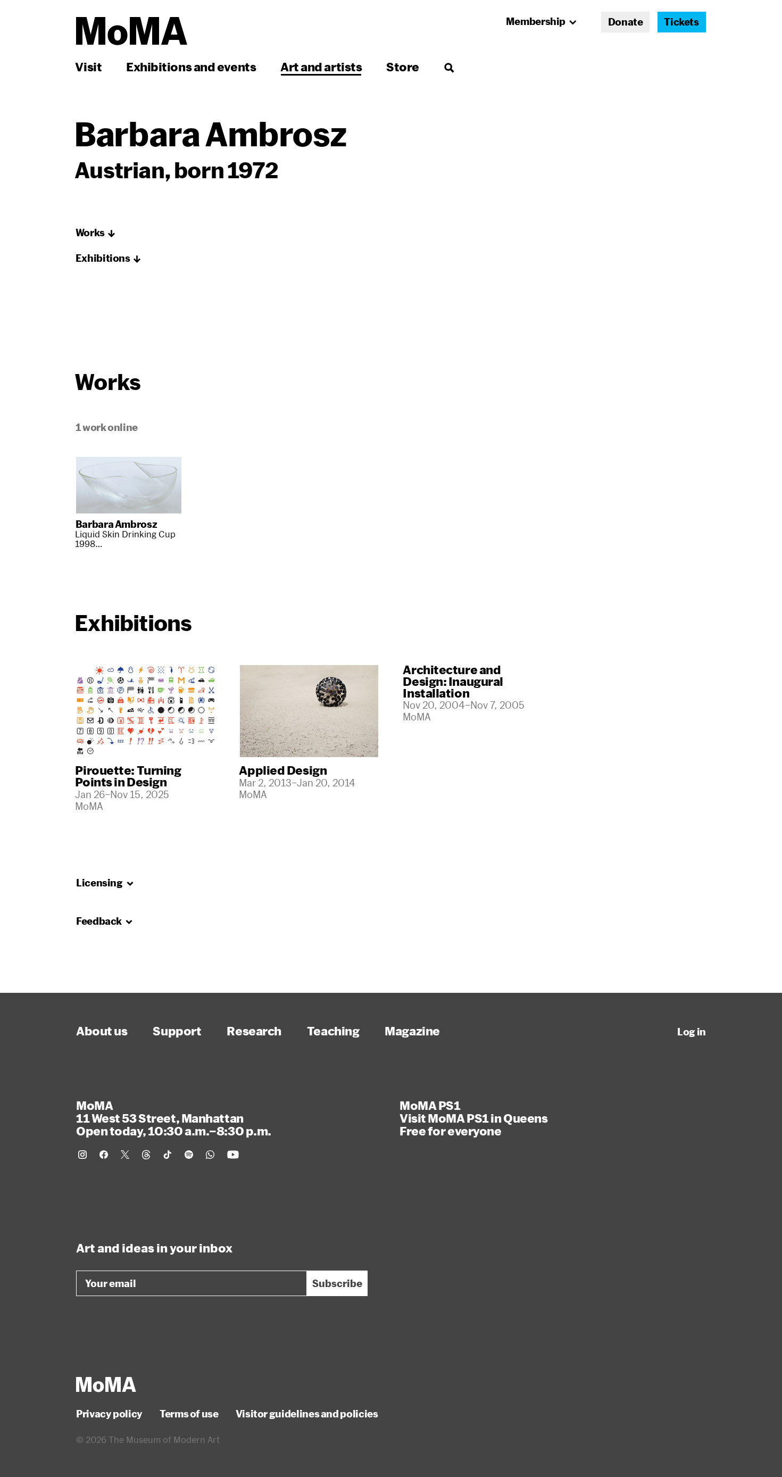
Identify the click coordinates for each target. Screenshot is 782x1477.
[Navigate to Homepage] (132, 31)
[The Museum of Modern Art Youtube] (233, 1154)
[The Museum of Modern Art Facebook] (103, 1154)
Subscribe (337, 1283)
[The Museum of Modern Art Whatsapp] (210, 1154)
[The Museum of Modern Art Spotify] (188, 1154)
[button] (96, 233)
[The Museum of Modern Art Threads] (146, 1154)
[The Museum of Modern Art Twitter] (125, 1154)
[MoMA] (106, 1384)
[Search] (448, 67)
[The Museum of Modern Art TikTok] (167, 1154)
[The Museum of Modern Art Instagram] (82, 1154)
